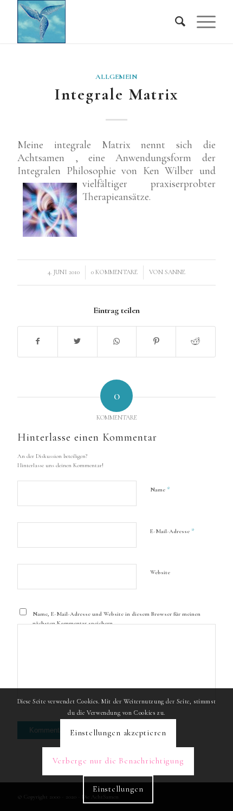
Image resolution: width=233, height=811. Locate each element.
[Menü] (201, 21)
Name (160, 489)
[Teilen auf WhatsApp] (117, 341)
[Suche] (175, 21)
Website (160, 572)
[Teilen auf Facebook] (37, 341)
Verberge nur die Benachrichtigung (118, 761)
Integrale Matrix (116, 94)
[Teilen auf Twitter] (77, 341)
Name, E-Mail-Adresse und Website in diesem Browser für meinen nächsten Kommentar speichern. (116, 618)
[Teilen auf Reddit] (195, 341)
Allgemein (116, 76)
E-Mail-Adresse (172, 531)
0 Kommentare (114, 272)
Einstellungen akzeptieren (118, 732)
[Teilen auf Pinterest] (156, 341)
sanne (175, 272)
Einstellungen (118, 789)
